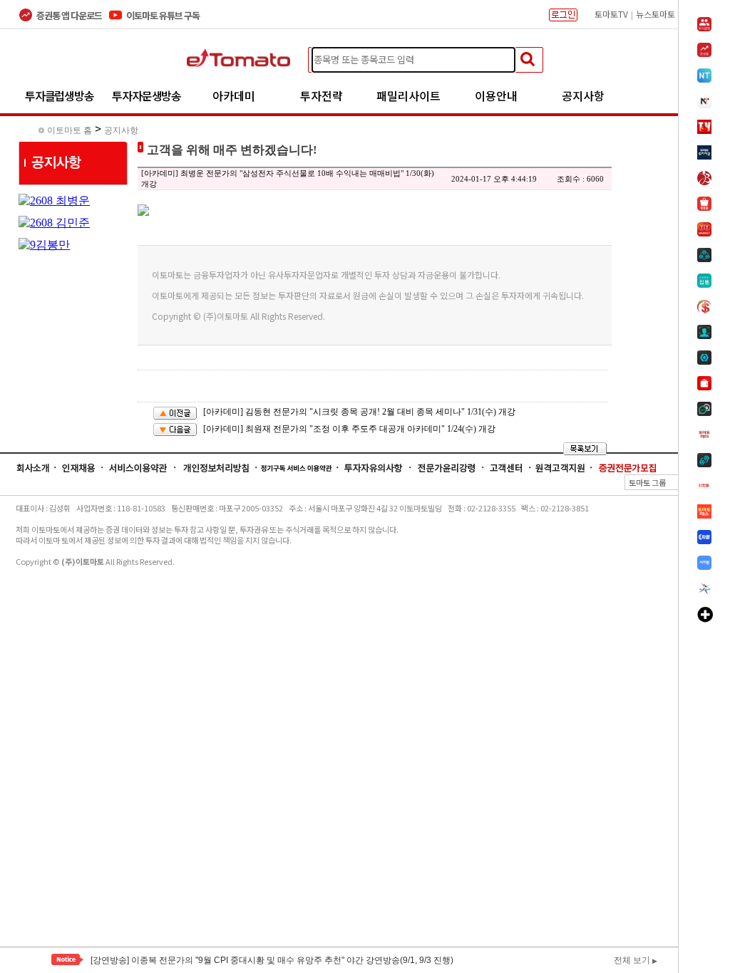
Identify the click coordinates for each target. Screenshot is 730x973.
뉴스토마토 (655, 14)
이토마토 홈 (69, 130)
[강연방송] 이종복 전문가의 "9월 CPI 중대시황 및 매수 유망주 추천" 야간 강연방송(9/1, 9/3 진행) (272, 960)
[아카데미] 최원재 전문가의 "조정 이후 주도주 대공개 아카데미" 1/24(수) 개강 (349, 429)
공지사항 (583, 95)
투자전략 (321, 95)
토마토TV (611, 14)
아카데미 (233, 95)
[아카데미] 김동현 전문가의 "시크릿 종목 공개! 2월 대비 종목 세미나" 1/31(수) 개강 (359, 412)
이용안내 (496, 95)
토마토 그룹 (670, 482)
